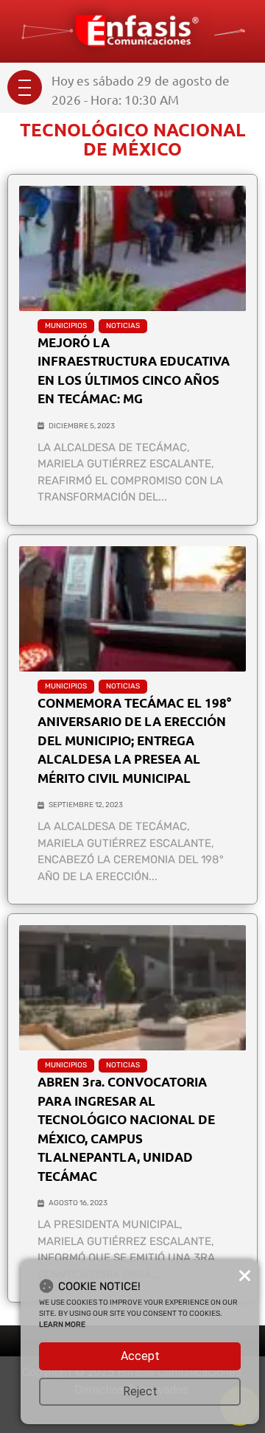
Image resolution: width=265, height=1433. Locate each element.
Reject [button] (140, 1391)
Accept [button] (140, 1356)
